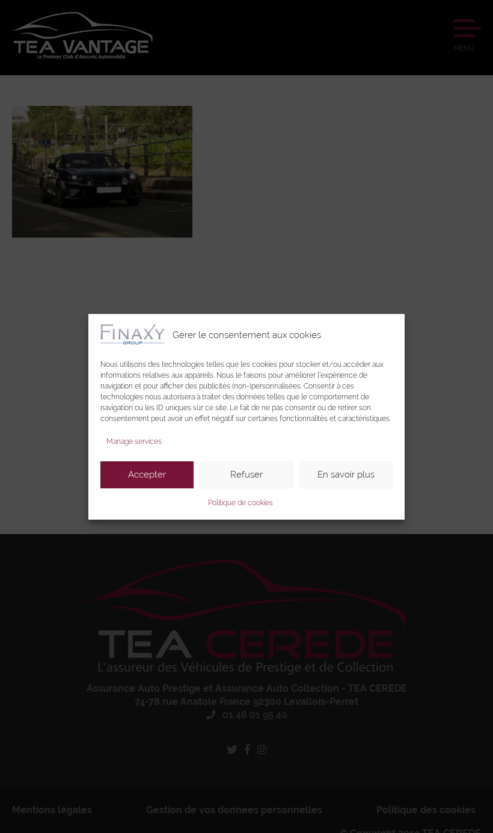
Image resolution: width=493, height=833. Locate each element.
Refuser (246, 474)
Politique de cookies (240, 503)
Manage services (134, 441)
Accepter (147, 474)
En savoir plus (346, 474)
